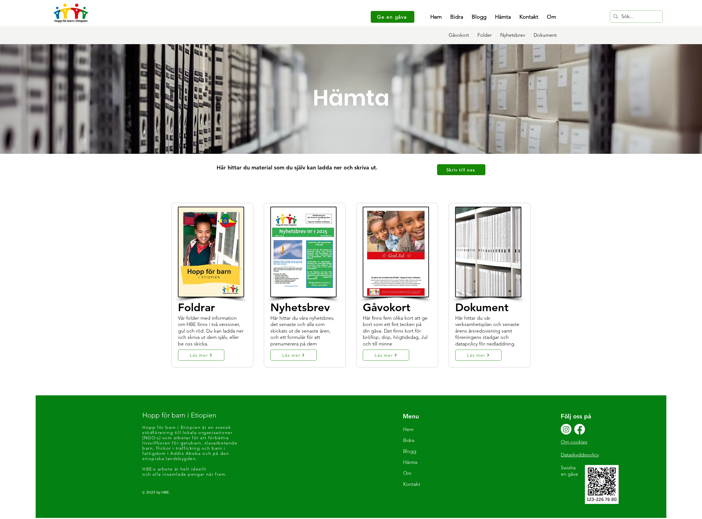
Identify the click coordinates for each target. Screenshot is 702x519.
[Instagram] (566, 429)
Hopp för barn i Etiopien (179, 415)
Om (407, 473)
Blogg (409, 451)
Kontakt (411, 484)
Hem (408, 429)
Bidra (408, 440)
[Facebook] (579, 429)
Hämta (410, 462)
